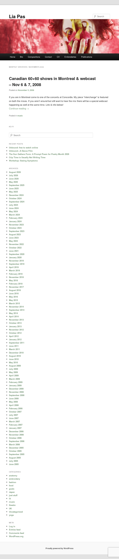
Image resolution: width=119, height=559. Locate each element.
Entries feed (14, 529)
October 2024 (15, 198)
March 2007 (14, 421)
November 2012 (16, 329)
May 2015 (13, 300)
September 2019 (16, 263)
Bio (21, 56)
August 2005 (15, 457)
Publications (86, 56)
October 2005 (15, 450)
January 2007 (15, 427)
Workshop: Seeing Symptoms (23, 160)
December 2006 (16, 431)
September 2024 (16, 201)
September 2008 (16, 395)
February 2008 (15, 408)
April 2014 (14, 316)
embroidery (14, 478)
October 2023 (15, 227)
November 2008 (16, 391)
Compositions (34, 56)
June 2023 (14, 237)
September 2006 (16, 441)
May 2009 (13, 372)
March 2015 (14, 303)
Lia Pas (17, 16)
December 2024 (16, 195)
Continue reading (19, 108)
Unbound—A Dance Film (21, 150)
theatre (12, 505)
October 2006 (15, 437)
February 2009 (15, 382)
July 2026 (13, 175)
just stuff (13, 495)
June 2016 (14, 293)
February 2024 (15, 217)
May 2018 (13, 280)
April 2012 (14, 336)
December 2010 (16, 352)
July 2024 (13, 204)
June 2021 (14, 250)
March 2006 (14, 444)
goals (11, 488)
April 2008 (14, 405)
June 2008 (14, 398)
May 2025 (13, 191)
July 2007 (13, 414)
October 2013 (15, 322)
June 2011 (14, 345)
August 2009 (15, 365)
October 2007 (15, 411)
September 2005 (16, 454)
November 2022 (16, 244)
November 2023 (16, 224)
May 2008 (13, 401)
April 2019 (14, 267)
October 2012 (15, 332)
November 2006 (16, 434)
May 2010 (13, 362)
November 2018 (16, 277)
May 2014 (13, 313)
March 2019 (14, 270)
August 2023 (15, 234)
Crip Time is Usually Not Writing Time (27, 157)
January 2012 (15, 339)
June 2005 (14, 464)
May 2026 (13, 181)
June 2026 (14, 178)
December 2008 (16, 388)
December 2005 (16, 447)
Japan (12, 491)
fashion (12, 482)
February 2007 (15, 424)
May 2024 (13, 211)
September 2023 (16, 231)
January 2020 (15, 257)
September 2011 (16, 342)
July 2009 (13, 368)
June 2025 (14, 188)
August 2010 (15, 355)
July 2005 (13, 460)
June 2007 (14, 418)
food (11, 485)
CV (58, 56)
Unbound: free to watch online (23, 147)
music (20, 115)
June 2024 (14, 208)
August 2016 (15, 290)
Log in (12, 526)
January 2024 (15, 221)
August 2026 (15, 172)
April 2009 (14, 375)
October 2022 (15, 247)
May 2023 (13, 240)
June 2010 (14, 359)
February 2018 (15, 283)
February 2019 (15, 273)
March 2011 (14, 349)
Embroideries (70, 56)
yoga (11, 514)
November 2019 (16, 260)
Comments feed (16, 533)
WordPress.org (16, 536)
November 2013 (16, 319)
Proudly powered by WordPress (59, 548)
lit (10, 498)
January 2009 (15, 385)
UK (10, 508)
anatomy (13, 475)
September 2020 (16, 254)
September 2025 (16, 185)
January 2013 (15, 326)
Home (12, 56)
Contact (48, 56)
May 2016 (13, 296)
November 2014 (16, 306)
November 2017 (16, 286)
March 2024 (14, 214)
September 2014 (16, 309)
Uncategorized (16, 511)
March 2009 (14, 378)
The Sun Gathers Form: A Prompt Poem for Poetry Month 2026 (39, 154)
